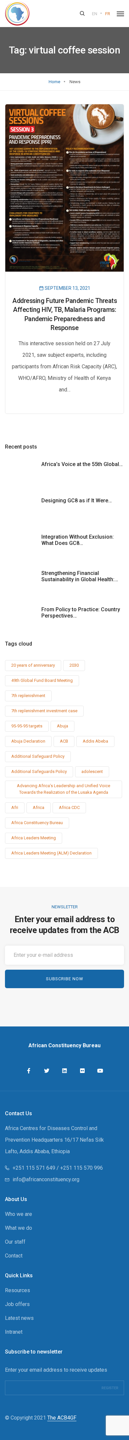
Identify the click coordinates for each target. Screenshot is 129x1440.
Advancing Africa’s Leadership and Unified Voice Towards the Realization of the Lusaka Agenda (63, 789)
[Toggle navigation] (120, 14)
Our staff (15, 1242)
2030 (74, 665)
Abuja (62, 725)
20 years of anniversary (33, 665)
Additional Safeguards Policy (39, 771)
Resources (17, 1290)
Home (54, 81)
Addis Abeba (95, 741)
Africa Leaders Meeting (33, 837)
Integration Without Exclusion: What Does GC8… (77, 540)
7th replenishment (28, 695)
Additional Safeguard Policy (37, 756)
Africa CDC (69, 807)
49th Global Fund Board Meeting (42, 680)
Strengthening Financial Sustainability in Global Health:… (79, 576)
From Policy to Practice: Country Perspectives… (80, 612)
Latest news (19, 1318)
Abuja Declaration (28, 741)
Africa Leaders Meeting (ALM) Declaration (51, 853)
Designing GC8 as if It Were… (76, 500)
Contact (13, 1256)
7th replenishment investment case (44, 710)
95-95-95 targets (26, 725)
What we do (18, 1228)
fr (107, 13)
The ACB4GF (61, 1418)
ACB (64, 741)
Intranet (13, 1332)
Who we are (18, 1214)
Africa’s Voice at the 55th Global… (82, 464)
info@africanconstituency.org (46, 1179)
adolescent (92, 771)
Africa (38, 807)
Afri (14, 807)
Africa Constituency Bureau (37, 822)
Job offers (17, 1304)
